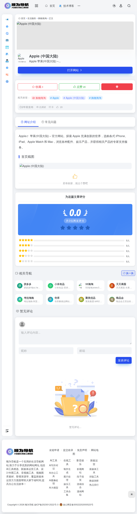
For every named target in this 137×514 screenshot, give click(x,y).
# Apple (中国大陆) (74, 98)
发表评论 (123, 360)
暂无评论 (26, 311)
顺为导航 (29, 504)
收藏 (39, 87)
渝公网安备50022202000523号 (77, 504)
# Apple (54, 98)
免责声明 (82, 450)
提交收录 (68, 450)
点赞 (81, 87)
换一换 (130, 273)
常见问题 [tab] (50, 122)
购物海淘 (42, 18)
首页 (23, 18)
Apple (22, 136)
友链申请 (54, 450)
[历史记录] (114, 6)
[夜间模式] (131, 494)
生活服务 (31, 18)
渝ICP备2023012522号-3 (46, 504)
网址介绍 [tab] (30, 122)
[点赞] (75, 176)
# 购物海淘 (95, 98)
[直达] (36, 283)
